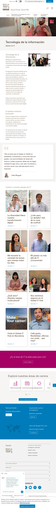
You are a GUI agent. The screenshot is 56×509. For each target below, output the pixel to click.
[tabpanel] (14, 385)
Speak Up (33, 417)
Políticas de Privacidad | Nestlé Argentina (38, 496)
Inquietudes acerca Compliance (36, 409)
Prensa (28, 472)
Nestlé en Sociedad (28, 476)
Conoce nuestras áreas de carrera (28, 399)
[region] (28, 503)
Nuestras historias (28, 480)
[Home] (16, 7)
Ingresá (8, 414)
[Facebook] (35, 487)
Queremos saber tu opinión (36, 429)
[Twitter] (39, 487)
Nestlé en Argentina (32, 455)
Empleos (28, 467)
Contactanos (34, 432)
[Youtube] (30, 487)
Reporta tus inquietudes (35, 413)
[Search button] (47, 8)
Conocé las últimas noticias (13, 411)
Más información (25, 503)
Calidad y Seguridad (32, 452)
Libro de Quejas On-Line (38, 426)
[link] (13, 226)
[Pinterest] (25, 487)
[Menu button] (52, 8)
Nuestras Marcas (28, 463)
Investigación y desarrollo (34, 447)
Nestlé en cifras (31, 450)
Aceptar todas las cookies (27, 506)
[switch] (20, 1)
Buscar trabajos (28, 362)
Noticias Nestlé (11, 408)
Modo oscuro (12, 1)
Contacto (50, 1)
